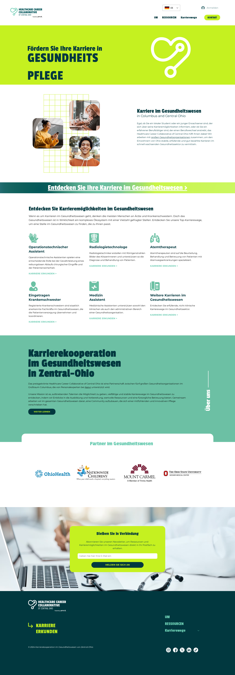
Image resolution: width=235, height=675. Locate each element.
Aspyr (88, 387)
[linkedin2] (189, 650)
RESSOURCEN (174, 624)
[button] (188, 18)
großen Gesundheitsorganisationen (170, 137)
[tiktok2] (196, 650)
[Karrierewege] (198, 630)
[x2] (182, 650)
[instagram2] (168, 650)
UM (167, 617)
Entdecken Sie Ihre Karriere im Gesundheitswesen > (117, 188)
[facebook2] (175, 650)
